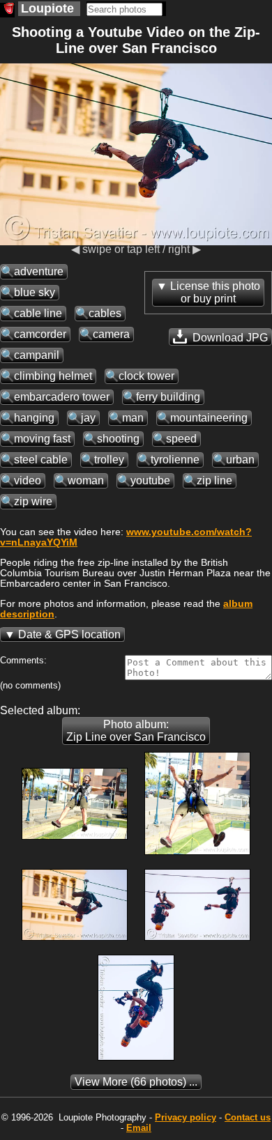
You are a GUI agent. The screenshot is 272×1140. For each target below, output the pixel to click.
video (27, 480)
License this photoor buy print (215, 292)
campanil (36, 355)
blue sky (34, 292)
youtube (150, 480)
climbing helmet (53, 376)
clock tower (146, 376)
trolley (109, 459)
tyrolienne (175, 459)
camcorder (40, 334)
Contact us (248, 1117)
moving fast (42, 439)
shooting (118, 439)
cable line (38, 313)
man (133, 418)
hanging (34, 418)
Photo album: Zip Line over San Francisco (136, 730)
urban (240, 459)
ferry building (168, 397)
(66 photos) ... (136, 1082)
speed (181, 439)
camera (111, 334)
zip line (214, 480)
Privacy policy (185, 1117)
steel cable (41, 459)
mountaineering (209, 418)
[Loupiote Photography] (7, 10)
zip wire (33, 501)
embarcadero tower (61, 397)
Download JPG (229, 338)
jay (88, 418)
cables (105, 313)
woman (86, 480)
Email (138, 1128)
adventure (38, 271)
